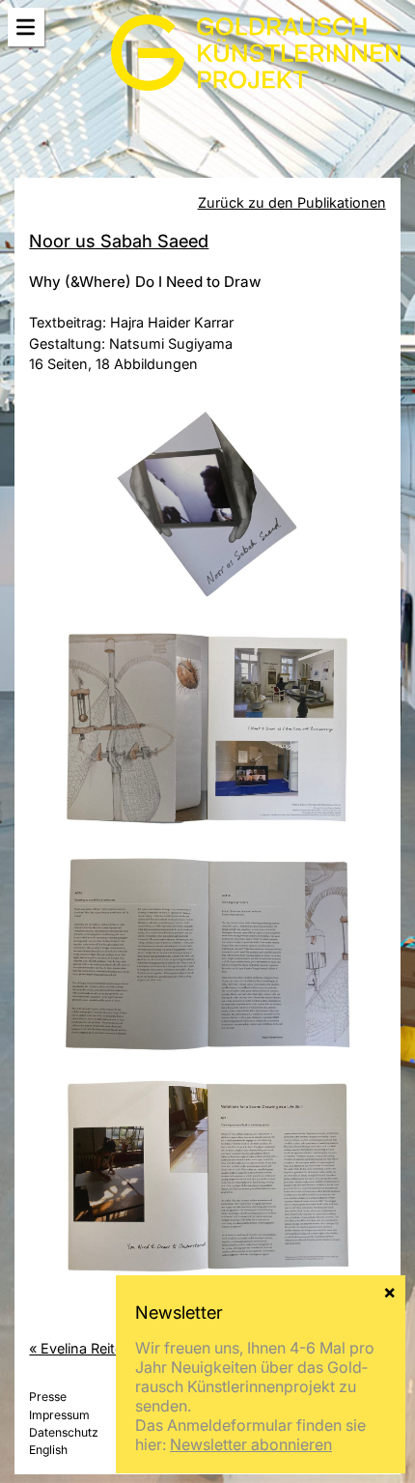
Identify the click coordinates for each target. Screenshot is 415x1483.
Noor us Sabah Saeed (118, 240)
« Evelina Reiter (78, 1348)
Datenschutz (63, 1432)
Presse (48, 1396)
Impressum (59, 1415)
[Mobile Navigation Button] (26, 27)
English (48, 1449)
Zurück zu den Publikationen (292, 202)
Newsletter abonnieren (251, 1444)
